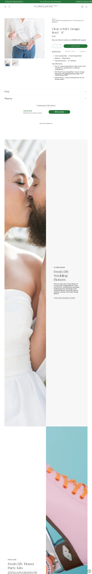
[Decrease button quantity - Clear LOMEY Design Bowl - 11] (54, 46)
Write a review (59, 112)
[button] (9, 7)
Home (53, 19)
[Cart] (86, 7)
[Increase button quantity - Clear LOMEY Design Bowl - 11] (60, 46)
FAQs (6, 91)
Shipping (8, 98)
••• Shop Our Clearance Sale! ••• (14, 1)
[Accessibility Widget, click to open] (89, 571)
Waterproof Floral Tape (72, 73)
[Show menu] (5, 7)
